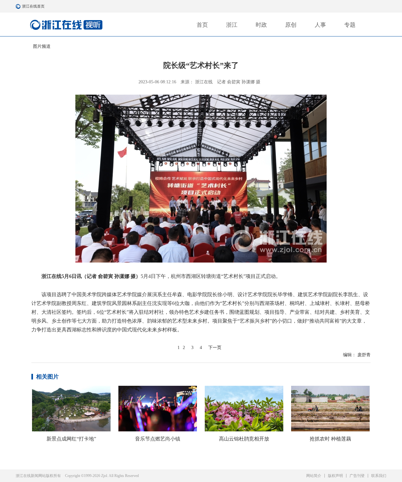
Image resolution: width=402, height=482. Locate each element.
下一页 (214, 347)
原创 (290, 25)
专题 (350, 25)
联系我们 (378, 476)
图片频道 (42, 46)
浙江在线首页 (19, 6)
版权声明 (335, 476)
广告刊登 (357, 476)
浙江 (231, 25)
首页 (202, 25)
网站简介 (313, 476)
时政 (261, 25)
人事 (320, 25)
